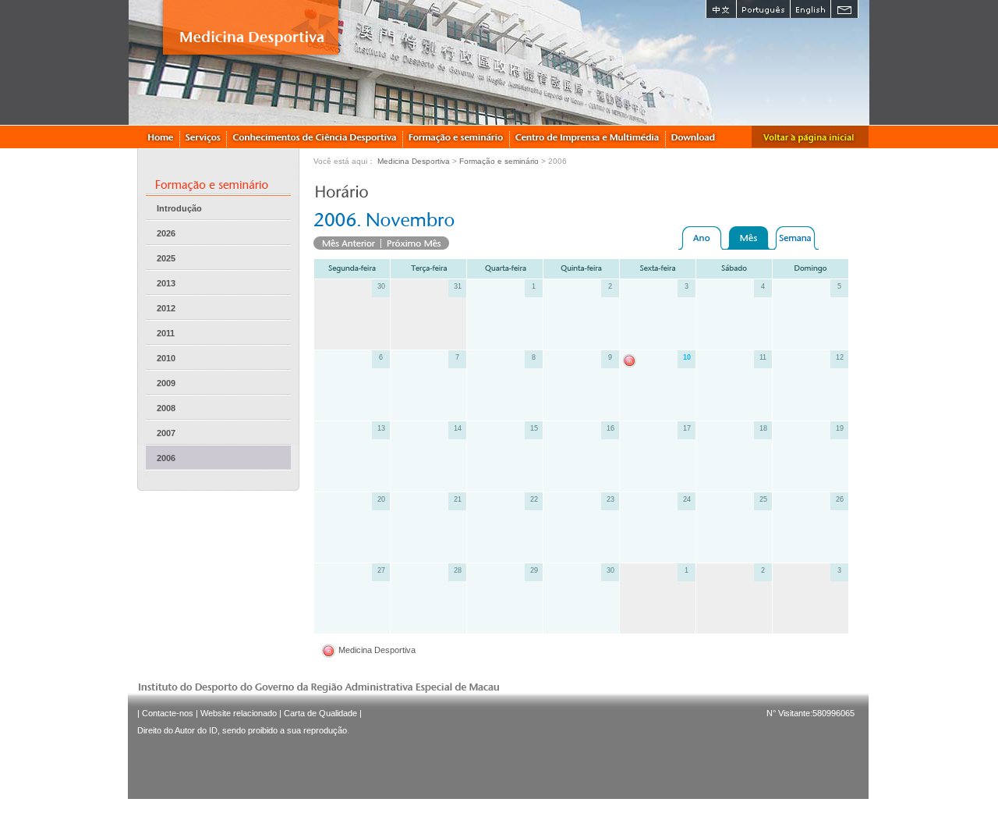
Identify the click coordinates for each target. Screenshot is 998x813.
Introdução (179, 208)
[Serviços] (203, 136)
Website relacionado (238, 713)
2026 (166, 233)
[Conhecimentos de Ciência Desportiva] (315, 136)
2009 (166, 383)
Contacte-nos (167, 713)
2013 (166, 283)
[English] (810, 9)
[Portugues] (763, 9)
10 (687, 357)
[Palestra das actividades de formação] (456, 136)
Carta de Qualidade (320, 713)
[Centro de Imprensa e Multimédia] (588, 136)
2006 (166, 458)
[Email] (844, 9)
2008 (166, 408)
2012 (166, 308)
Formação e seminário (499, 161)
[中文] (721, 9)
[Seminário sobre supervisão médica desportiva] (631, 360)
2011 (166, 333)
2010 (166, 358)
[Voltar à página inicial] (810, 136)
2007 (166, 433)
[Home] (160, 136)
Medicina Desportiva (413, 161)
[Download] (694, 136)
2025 (166, 258)
